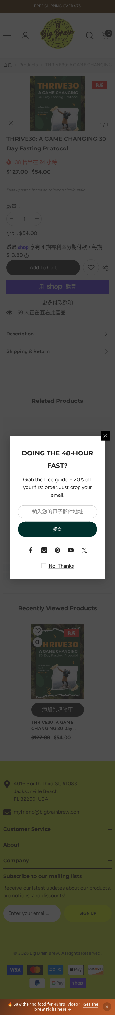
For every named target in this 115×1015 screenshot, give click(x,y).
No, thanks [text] (61, 566)
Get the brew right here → (66, 1007)
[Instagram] (44, 550)
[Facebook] (30, 550)
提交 (57, 529)
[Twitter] (84, 550)
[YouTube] (71, 550)
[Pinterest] (57, 550)
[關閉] (105, 435)
